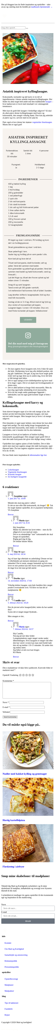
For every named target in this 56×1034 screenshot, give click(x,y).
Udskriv (28, 320)
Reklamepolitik (11, 961)
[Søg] (27, 28)
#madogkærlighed (40, 346)
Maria (21, 627)
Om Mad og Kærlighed (14, 949)
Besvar (11, 514)
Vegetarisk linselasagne (17, 472)
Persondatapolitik (12, 967)
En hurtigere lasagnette (17, 477)
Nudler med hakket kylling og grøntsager (25, 773)
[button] (28, 23)
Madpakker (9, 991)
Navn (6, 702)
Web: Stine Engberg (9, 1029)
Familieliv (9, 1009)
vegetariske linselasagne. (42, 122)
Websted (6, 712)
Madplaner (9, 985)
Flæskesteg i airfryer (13, 866)
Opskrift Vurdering (10, 675)
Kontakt (8, 943)
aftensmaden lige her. (38, 455)
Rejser (7, 1015)
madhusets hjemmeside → (41, 7)
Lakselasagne (13, 470)
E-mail (6, 707)
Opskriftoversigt (11, 979)
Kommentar (8, 681)
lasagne (48, 101)
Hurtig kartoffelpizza (14, 820)
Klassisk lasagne (14, 474)
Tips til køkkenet (11, 1003)
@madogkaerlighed (21, 346)
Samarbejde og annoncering (16, 955)
